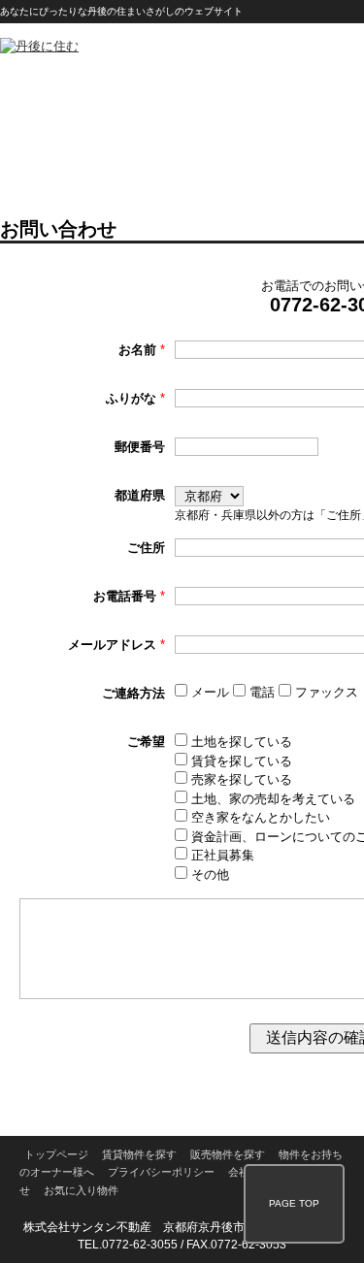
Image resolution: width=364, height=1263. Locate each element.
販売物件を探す (227, 1154)
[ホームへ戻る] (39, 46)
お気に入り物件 (81, 1190)
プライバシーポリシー (161, 1172)
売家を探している (239, 779)
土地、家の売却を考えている (271, 799)
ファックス (324, 692)
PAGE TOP (294, 1203)
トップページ (56, 1154)
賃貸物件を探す (139, 1154)
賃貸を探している (239, 761)
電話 (262, 692)
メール (210, 692)
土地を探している (239, 741)
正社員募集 (220, 855)
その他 (208, 874)
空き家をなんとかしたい (258, 817)
